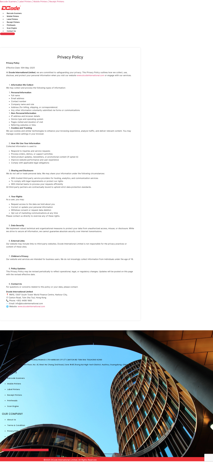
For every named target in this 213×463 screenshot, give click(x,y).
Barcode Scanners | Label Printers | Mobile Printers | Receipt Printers (32, 1)
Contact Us (11, 31)
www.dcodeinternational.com (90, 75)
